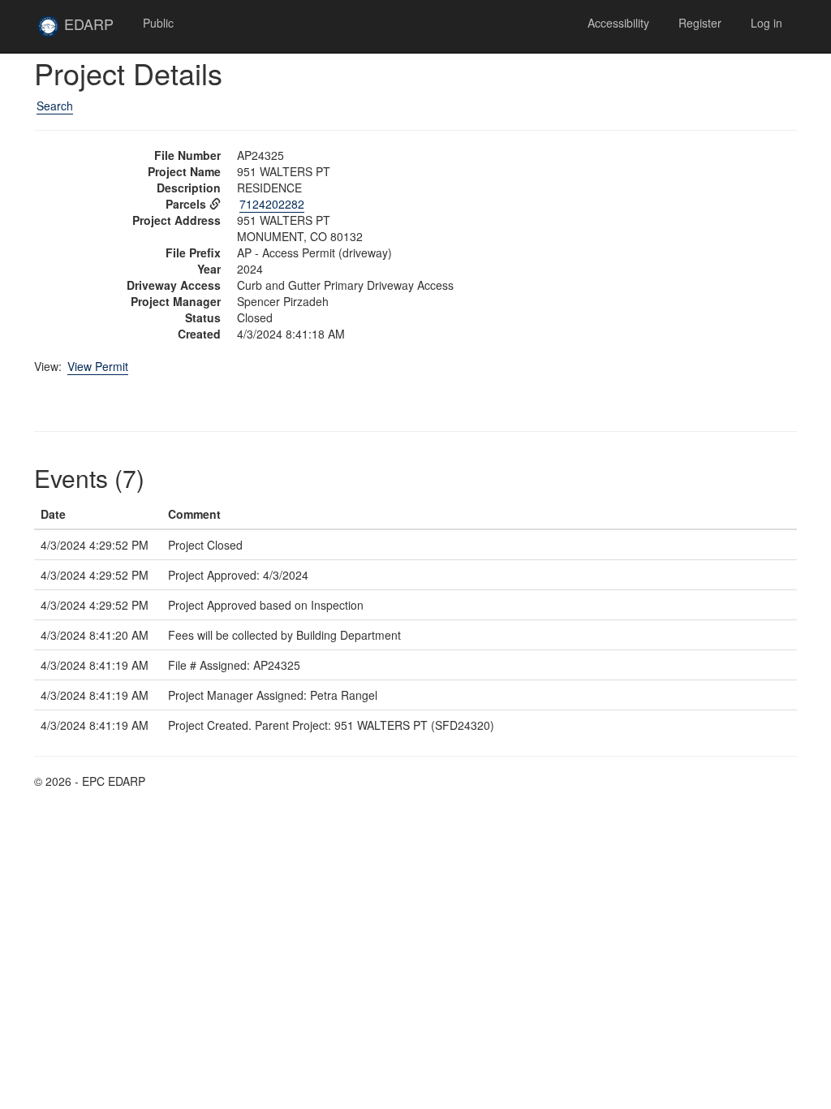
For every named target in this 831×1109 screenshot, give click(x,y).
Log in (766, 23)
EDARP (94, 30)
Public (158, 23)
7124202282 (271, 204)
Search (55, 105)
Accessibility (618, 23)
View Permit (97, 366)
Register (699, 23)
